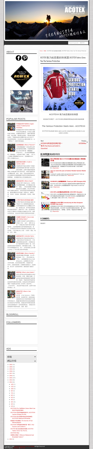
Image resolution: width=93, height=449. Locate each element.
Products (35, 46)
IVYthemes (16, 447)
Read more (56, 168)
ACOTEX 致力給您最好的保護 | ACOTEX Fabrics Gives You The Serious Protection (63, 59)
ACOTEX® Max (15, 433)
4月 (12, 399)
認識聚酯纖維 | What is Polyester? (25, 144)
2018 (10, 371)
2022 (10, 364)
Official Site (68, 46)
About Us (15, 46)
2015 (10, 377)
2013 (10, 382)
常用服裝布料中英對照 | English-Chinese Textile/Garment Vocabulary (25, 125)
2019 (10, 369)
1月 (12, 406)
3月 (12, 402)
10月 (12, 388)
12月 (12, 384)
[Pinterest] (25, 60)
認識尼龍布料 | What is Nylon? (24, 181)
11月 (12, 386)
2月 (12, 404)
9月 (12, 391)
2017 (10, 373)
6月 (12, 395)
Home (7, 46)
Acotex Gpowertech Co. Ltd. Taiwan (24, 446)
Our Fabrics (25, 46)
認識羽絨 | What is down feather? (25, 272)
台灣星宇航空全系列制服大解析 (25, 200)
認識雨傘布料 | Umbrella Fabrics (25, 236)
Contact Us (79, 46)
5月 (12, 397)
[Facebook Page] (18, 60)
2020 (10, 367)
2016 (10, 375)
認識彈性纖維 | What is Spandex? (25, 253)
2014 (10, 380)
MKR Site (22, 447)
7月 (12, 393)
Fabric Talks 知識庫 (47, 46)
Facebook (59, 46)
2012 (10, 439)
